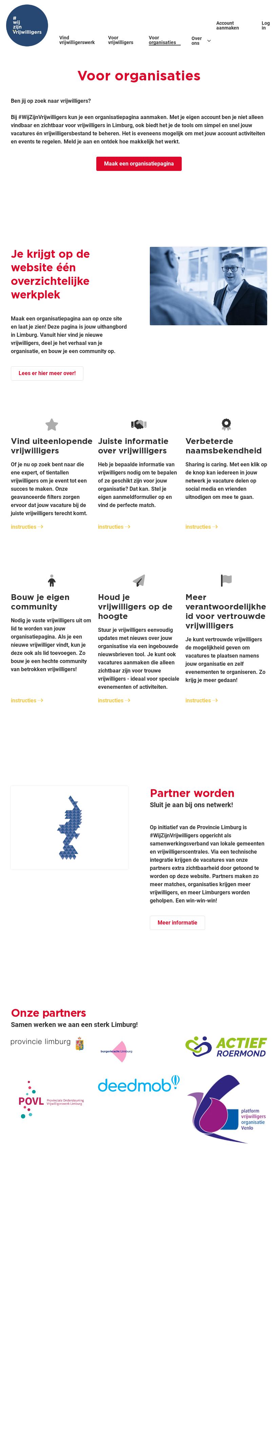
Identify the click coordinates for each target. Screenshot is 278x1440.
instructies (23, 527)
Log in (266, 25)
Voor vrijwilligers (120, 40)
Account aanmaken (227, 25)
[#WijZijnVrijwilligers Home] (26, 25)
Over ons (197, 40)
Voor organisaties (162, 40)
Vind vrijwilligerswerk (77, 40)
